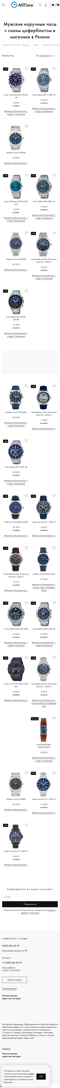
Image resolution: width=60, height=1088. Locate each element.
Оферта (6, 1048)
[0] (51, 5)
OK (41, 1076)
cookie (31, 1073)
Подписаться (30, 904)
